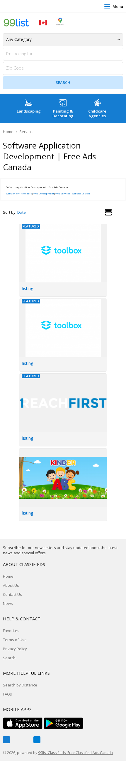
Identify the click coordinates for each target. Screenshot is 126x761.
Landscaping (29, 111)
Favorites (11, 630)
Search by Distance (20, 685)
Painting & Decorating (63, 113)
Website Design (81, 193)
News (8, 603)
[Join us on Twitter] (21, 739)
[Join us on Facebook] (6, 739)
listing (27, 288)
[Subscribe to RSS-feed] (36, 739)
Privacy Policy (15, 648)
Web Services (62, 193)
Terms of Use (15, 639)
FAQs (7, 694)
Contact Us (12, 594)
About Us (11, 585)
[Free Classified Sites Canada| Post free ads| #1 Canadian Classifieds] (33, 22)
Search (9, 657)
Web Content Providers (19, 193)
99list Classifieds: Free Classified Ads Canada (75, 752)
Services (27, 131)
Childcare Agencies (97, 113)
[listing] (63, 451)
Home (8, 131)
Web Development (43, 193)
